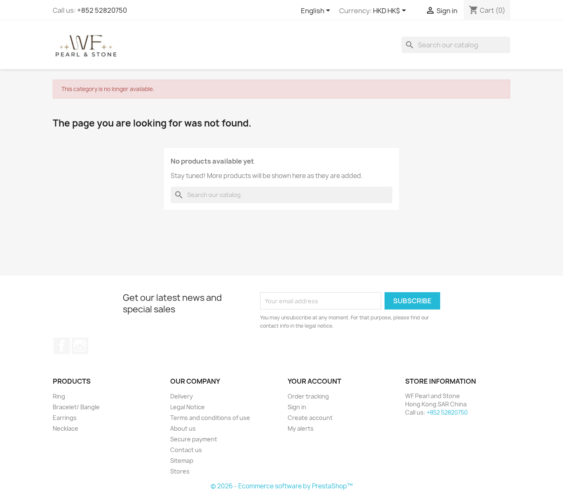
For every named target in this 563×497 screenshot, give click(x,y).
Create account (310, 418)
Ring (59, 396)
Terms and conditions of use (210, 418)
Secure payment (193, 439)
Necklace (65, 428)
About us (183, 428)
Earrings (65, 418)
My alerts (301, 428)
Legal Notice (187, 407)
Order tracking (308, 396)
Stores (180, 471)
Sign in (297, 407)
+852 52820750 (102, 10)
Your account (314, 381)
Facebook (62, 346)
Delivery (181, 396)
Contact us (186, 450)
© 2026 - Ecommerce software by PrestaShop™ (282, 486)
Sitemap (181, 460)
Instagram (80, 346)
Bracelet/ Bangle (76, 407)
